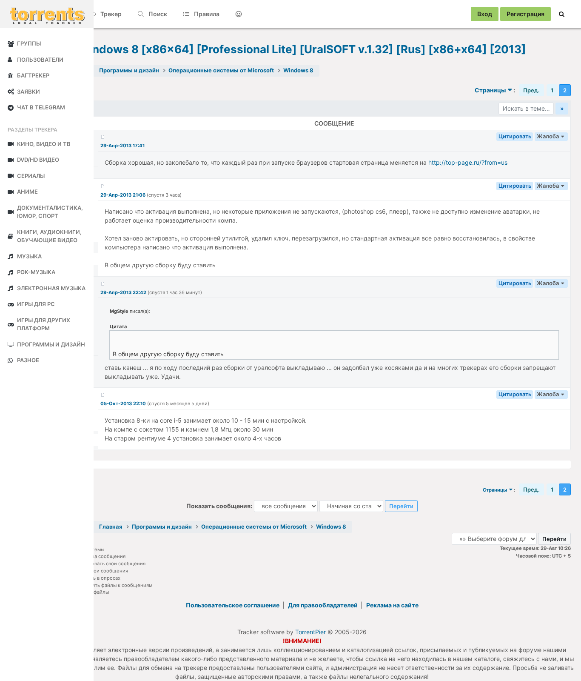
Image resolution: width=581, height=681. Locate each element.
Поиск (157, 13)
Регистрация (525, 13)
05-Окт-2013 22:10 (123, 403)
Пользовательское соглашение (233, 605)
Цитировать (514, 136)
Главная (110, 526)
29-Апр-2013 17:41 (122, 146)
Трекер (110, 13)
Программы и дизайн (129, 70)
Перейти (401, 506)
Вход (484, 13)
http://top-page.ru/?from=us (467, 162)
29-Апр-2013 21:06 (123, 195)
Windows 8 (298, 70)
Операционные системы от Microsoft (221, 70)
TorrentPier (310, 631)
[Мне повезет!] (239, 14)
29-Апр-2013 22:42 (124, 292)
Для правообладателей (323, 605)
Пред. (531, 90)
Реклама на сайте (392, 605)
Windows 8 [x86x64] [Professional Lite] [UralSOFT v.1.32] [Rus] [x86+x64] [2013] (302, 49)
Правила (206, 13)
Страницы (490, 90)
